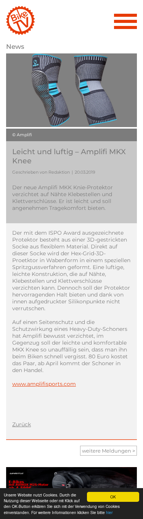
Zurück (21, 424)
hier (109, 512)
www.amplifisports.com (44, 383)
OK (113, 497)
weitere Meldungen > (108, 451)
